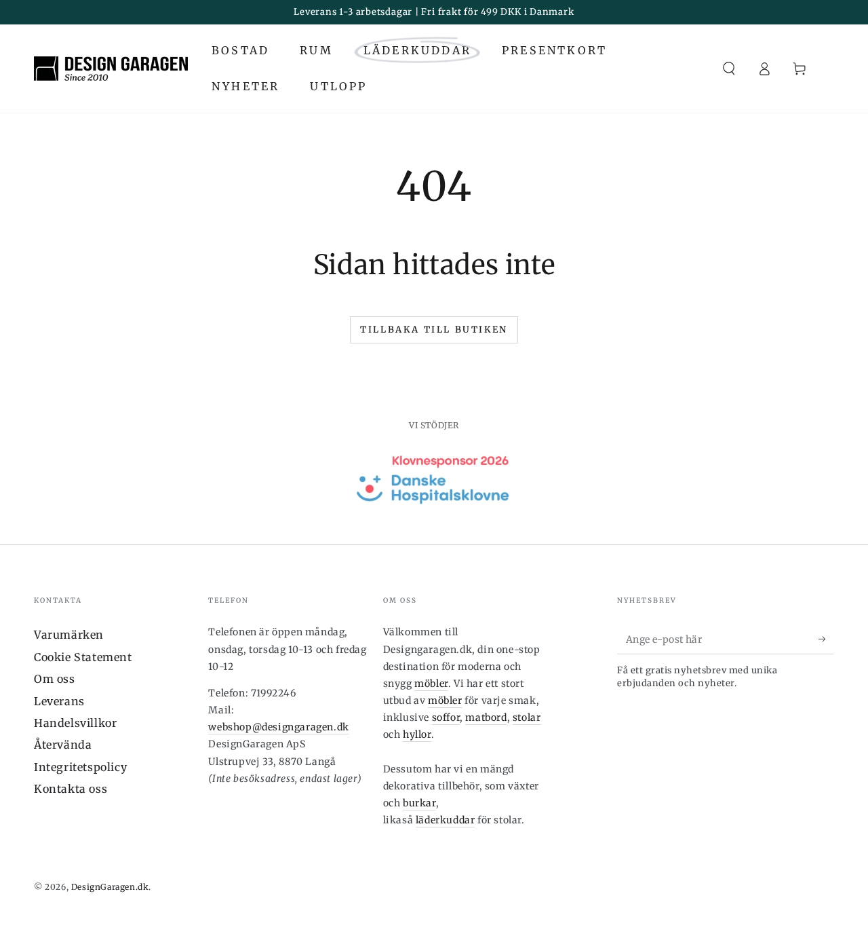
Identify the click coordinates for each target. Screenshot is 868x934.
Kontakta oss (70, 789)
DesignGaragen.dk (110, 887)
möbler (431, 683)
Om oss (54, 679)
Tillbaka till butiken (434, 329)
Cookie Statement (83, 657)
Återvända (63, 744)
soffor (446, 717)
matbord (486, 717)
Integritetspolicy (80, 767)
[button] (729, 68)
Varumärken (69, 634)
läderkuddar (445, 820)
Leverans (59, 701)
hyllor (417, 734)
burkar (419, 803)
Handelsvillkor (75, 723)
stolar (527, 717)
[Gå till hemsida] (111, 68)
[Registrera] (826, 639)
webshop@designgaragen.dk (278, 727)
